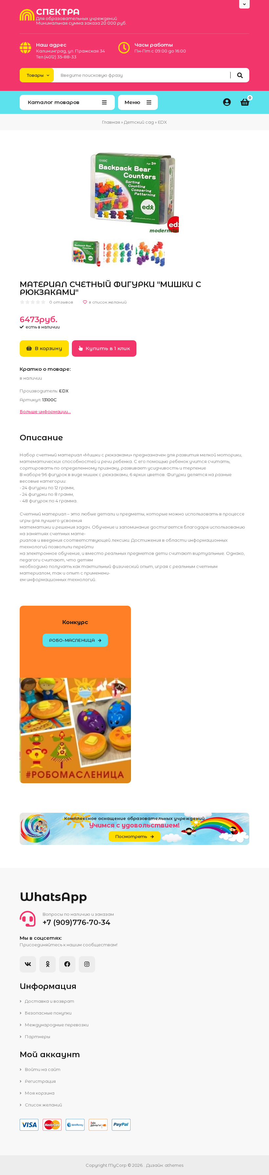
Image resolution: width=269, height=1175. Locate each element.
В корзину (47, 348)
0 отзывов (61, 302)
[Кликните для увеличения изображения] (134, 191)
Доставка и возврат (49, 1001)
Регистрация (40, 1081)
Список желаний (43, 1104)
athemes (174, 1165)
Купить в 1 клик (107, 348)
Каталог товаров (53, 102)
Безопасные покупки (48, 1013)
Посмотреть (131, 836)
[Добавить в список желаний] (105, 302)
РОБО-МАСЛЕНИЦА (72, 640)
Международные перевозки (56, 1024)
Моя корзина (39, 1093)
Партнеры (37, 1036)
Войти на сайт (42, 1069)
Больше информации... (45, 411)
